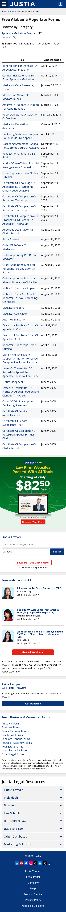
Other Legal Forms (13, 754)
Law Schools (12, 813)
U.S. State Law (13, 829)
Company (33, 882)
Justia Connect (33, 871)
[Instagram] (31, 863)
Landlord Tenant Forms (16, 739)
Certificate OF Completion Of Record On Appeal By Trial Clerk (19, 434)
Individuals (11, 798)
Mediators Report (13, 307)
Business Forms (11, 727)
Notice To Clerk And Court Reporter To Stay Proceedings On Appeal (20, 298)
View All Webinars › (33, 652)
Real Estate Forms (12, 746)
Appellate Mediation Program (19, 33)
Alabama (22, 11)
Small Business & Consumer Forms (26, 717)
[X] (45, 863)
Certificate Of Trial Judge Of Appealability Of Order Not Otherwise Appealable (18, 186)
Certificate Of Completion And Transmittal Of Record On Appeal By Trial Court (20, 219)
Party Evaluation (12, 239)
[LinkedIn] (17, 863)
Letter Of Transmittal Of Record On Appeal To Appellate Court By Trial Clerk (20, 372)
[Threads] (35, 863)
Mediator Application (15, 313)
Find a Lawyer (11, 537)
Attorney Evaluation (14, 319)
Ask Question (33, 703)
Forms (13, 11)
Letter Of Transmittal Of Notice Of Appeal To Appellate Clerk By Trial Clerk (20, 391)
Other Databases (15, 836)
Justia (5, 11)
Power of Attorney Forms (17, 742)
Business (10, 805)
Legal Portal (33, 877)
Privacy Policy (33, 900)
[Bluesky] (40, 863)
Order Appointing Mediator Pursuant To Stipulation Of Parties (18, 268)
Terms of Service (33, 894)
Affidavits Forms (11, 723)
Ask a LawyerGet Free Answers (14, 686)
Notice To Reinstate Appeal (18, 288)
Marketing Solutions (18, 844)
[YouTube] (21, 863)
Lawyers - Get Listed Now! (33, 562)
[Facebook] (26, 863)
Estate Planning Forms (15, 731)
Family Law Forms (12, 735)
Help (33, 888)
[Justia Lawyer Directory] (49, 863)
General (6, 37)
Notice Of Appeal (12, 382)
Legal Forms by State (14, 750)
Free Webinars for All (16, 580)
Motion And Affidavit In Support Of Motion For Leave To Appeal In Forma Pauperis (20, 358)
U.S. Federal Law (15, 821)
